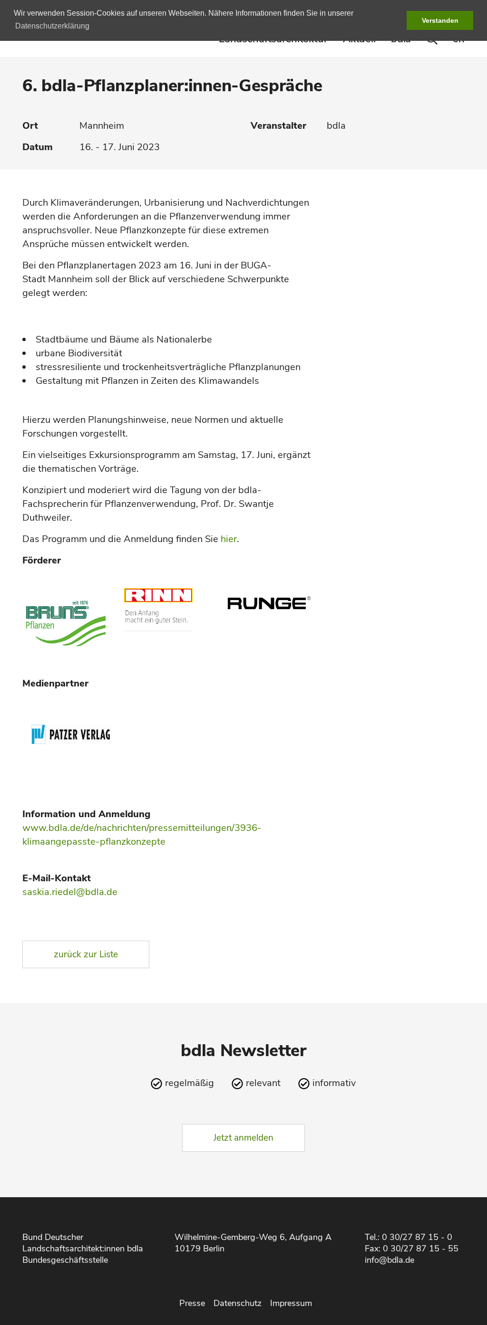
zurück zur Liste (86, 954)
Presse (192, 1303)
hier (229, 539)
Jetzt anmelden (243, 1138)
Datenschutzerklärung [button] (52, 26)
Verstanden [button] (440, 20)
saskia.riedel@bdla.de (69, 892)
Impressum (291, 1303)
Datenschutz (238, 1303)
